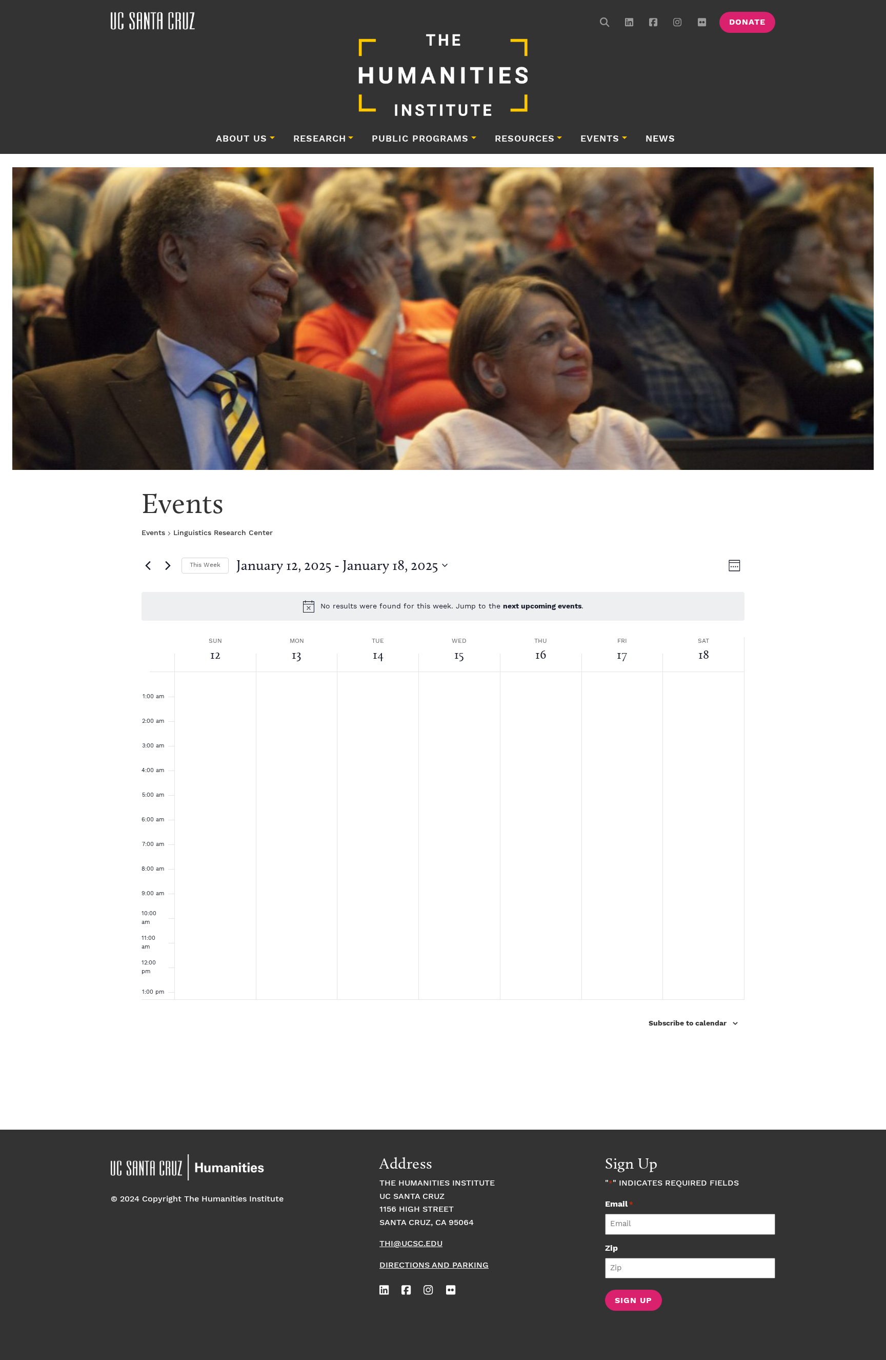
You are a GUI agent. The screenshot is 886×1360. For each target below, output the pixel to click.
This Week (205, 565)
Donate (747, 22)
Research (319, 139)
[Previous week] (148, 565)
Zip (611, 1248)
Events (599, 139)
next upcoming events (542, 606)
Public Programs (420, 139)
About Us (241, 139)
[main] (443, 804)
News (660, 139)
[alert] (443, 606)
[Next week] (168, 565)
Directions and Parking (434, 1265)
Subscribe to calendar (688, 1023)
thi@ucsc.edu (410, 1243)
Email (619, 1204)
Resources (525, 139)
